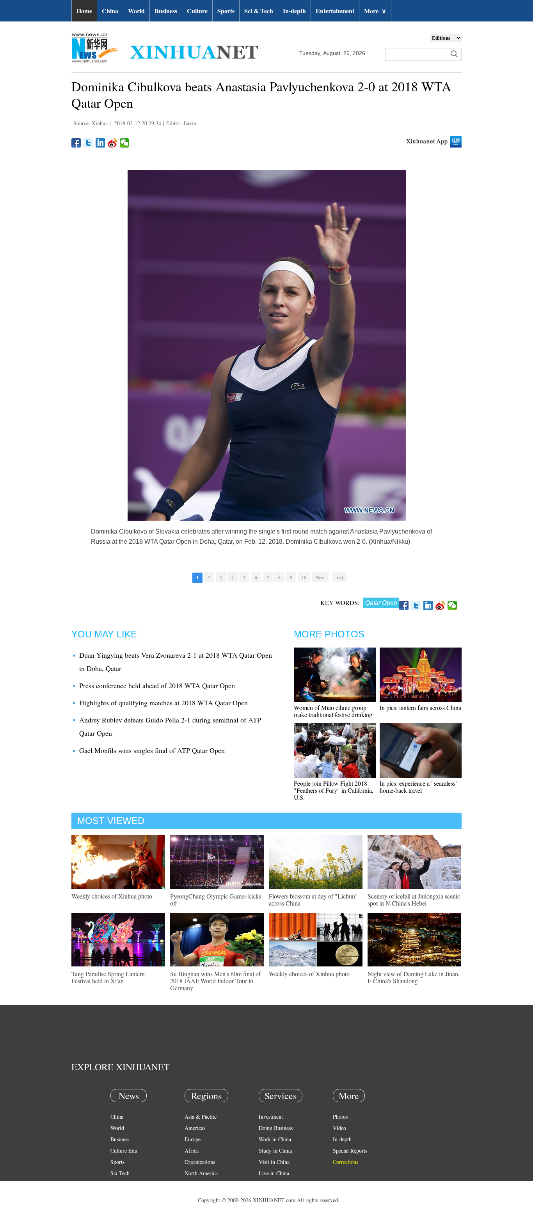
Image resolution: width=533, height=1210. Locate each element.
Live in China (274, 1173)
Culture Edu (123, 1150)
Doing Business (276, 1128)
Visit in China (274, 1162)
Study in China (275, 1150)
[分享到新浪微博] (112, 143)
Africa (192, 1150)
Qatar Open (381, 603)
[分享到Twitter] (88, 143)
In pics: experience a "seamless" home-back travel (419, 786)
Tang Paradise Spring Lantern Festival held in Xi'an (108, 977)
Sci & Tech (258, 10)
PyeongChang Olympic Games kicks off (215, 899)
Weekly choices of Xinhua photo (111, 896)
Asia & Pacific (201, 1116)
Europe (193, 1139)
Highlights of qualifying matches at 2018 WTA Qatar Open (163, 702)
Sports (226, 10)
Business (166, 10)
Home (84, 10)
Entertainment (335, 10)
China (110, 10)
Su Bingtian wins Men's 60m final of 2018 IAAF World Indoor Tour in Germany (215, 981)
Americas (195, 1128)
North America (201, 1173)
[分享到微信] (125, 143)
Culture (197, 10)
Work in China (275, 1139)
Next (320, 577)
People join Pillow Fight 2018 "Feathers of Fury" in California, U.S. (333, 790)
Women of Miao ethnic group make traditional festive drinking (333, 711)
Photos (340, 1116)
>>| (339, 577)
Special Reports (350, 1150)
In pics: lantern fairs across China (420, 707)
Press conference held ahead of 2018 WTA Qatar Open (157, 685)
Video (339, 1128)
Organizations (200, 1162)
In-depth (294, 10)
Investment (271, 1116)
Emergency (271, 1184)
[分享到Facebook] (76, 143)
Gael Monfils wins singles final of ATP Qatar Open (152, 750)
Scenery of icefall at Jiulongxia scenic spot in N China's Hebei (414, 899)
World (136, 10)
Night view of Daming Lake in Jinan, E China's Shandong (414, 977)
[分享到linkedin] (100, 143)
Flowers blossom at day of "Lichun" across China (313, 899)
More (375, 10)
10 (304, 577)
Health (117, 1184)
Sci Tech (120, 1173)
